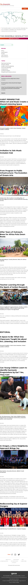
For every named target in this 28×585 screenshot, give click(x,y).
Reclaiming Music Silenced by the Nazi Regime (11, 82)
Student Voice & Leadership (7, 66)
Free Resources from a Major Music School (10, 78)
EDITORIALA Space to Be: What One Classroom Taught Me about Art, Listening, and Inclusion (13, 337)
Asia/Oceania (4, 52)
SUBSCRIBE (23, 561)
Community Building (6, 67)
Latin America (4, 55)
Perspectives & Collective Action (8, 72)
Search (25, 8)
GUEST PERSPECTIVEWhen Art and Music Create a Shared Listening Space (14, 101)
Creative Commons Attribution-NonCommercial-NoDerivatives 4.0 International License (14, 577)
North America (4, 56)
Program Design (5, 64)
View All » (3, 92)
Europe (3, 53)
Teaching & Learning (6, 63)
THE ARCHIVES (14, 561)
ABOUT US (8, 559)
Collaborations (4, 69)
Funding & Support (5, 70)
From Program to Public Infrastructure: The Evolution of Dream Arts (13, 173)
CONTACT (14, 562)
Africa (2, 50)
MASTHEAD (16, 559)
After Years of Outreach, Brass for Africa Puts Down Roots (12, 234)
